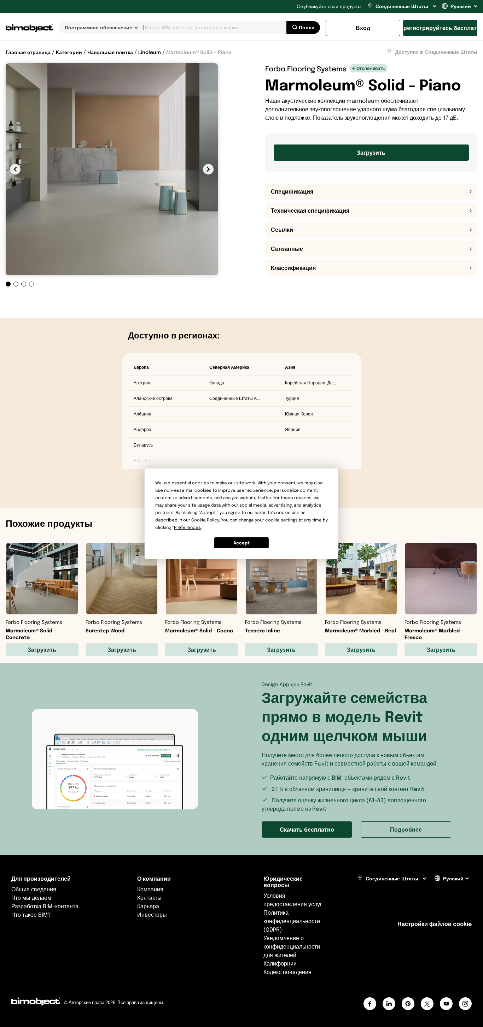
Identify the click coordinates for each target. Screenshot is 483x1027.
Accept (241, 542)
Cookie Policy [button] (205, 520)
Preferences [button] (187, 527)
